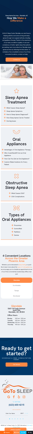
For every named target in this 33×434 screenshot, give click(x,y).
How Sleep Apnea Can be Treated (17, 118)
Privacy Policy (16, 427)
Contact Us (16, 59)
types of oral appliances (24, 267)
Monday (9, 318)
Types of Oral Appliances (16, 217)
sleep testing (22, 265)
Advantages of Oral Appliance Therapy (17, 150)
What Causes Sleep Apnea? (15, 108)
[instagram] (24, 397)
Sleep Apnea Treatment (16, 100)
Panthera (17, 232)
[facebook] (14, 397)
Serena (16, 235)
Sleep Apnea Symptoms (14, 111)
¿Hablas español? (16, 429)
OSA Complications (17, 197)
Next (22, 413)
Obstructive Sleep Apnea (16, 185)
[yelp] (19, 397)
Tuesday (10, 320)
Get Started (16, 364)
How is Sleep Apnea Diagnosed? (17, 114)
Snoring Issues (11, 121)
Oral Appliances (16, 142)
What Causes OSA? (17, 193)
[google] (9, 397)
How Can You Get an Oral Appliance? (16, 159)
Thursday (10, 324)
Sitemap (29, 425)
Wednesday (11, 322)
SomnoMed (18, 229)
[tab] (9, 418)
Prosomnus (17, 225)
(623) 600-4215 (16, 403)
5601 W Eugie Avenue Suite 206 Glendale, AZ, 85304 (16, 310)
